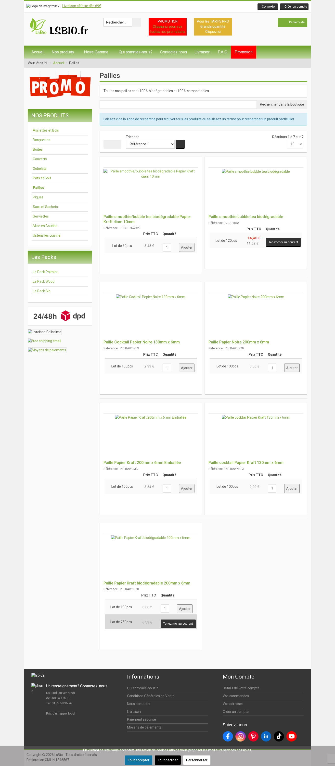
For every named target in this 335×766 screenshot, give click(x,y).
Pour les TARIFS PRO (213, 21)
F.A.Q (222, 52)
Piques (38, 197)
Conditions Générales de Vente (151, 696)
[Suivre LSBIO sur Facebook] (228, 736)
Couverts (40, 159)
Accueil (37, 52)
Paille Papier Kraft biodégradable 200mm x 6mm (146, 583)
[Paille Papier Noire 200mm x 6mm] (255, 316)
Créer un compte (236, 712)
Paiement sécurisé (141, 719)
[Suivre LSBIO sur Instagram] (240, 736)
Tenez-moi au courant (283, 242)
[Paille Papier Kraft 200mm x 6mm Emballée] (150, 437)
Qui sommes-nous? (136, 52)
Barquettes (41, 140)
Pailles (38, 188)
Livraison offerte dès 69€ (81, 6)
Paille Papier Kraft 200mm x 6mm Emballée (142, 462)
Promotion (244, 52)
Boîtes (38, 149)
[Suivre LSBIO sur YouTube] (291, 736)
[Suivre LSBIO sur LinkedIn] (266, 736)
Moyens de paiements (144, 727)
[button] (268, 6)
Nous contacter (139, 704)
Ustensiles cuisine (46, 235)
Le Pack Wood (43, 281)
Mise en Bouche (45, 226)
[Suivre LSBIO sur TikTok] (279, 736)
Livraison (202, 52)
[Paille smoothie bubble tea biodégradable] (255, 191)
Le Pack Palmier (45, 272)
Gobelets (40, 168)
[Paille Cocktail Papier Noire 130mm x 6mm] (150, 316)
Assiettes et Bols (46, 130)
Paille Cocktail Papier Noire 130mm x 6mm (141, 342)
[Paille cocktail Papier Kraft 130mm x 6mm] (255, 437)
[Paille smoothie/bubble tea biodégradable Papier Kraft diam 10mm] (150, 191)
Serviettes (41, 216)
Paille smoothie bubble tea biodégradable (245, 216)
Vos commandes (236, 696)
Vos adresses (233, 704)
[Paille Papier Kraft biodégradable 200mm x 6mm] (150, 557)
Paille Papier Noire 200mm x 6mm (238, 342)
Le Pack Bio (42, 291)
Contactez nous (173, 52)
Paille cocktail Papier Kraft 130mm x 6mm (245, 462)
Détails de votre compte (241, 688)
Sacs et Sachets (45, 207)
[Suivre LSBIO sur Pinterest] (253, 736)
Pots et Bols (42, 178)
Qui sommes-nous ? (142, 688)
